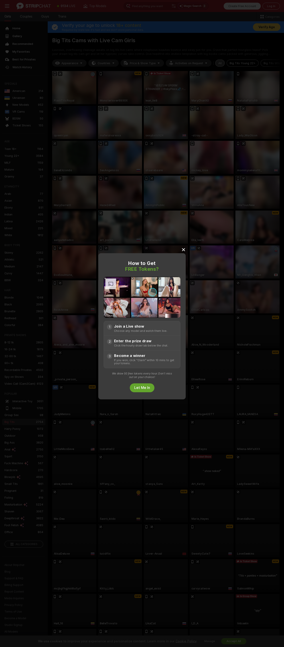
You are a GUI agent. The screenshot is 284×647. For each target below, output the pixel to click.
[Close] (183, 249)
